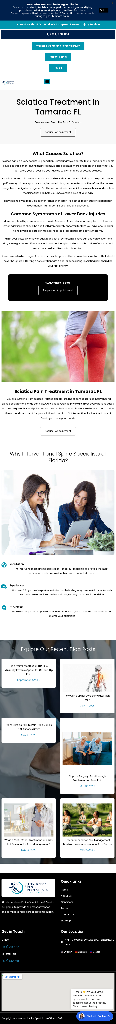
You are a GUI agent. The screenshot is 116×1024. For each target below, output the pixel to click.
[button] (47, 81)
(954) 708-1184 (10, 946)
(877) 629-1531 (10, 960)
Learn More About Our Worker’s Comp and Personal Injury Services (58, 24)
